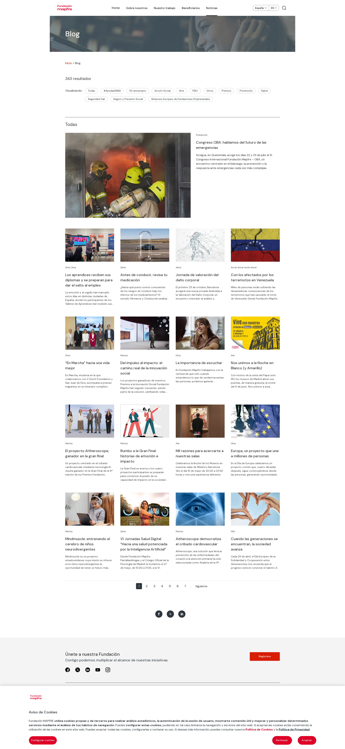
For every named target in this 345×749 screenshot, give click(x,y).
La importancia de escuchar (199, 362)
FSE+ (195, 90)
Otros (209, 90)
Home (116, 8)
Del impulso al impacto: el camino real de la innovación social (143, 368)
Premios (226, 90)
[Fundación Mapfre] (65, 8)
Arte (181, 90)
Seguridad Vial (96, 99)
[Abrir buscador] (284, 7)
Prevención (246, 90)
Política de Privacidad (294, 729)
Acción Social (163, 90)
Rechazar (282, 740)
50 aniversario (137, 90)
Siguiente (201, 586)
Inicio (68, 63)
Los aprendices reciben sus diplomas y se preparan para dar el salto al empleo (88, 280)
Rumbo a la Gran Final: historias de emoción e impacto (139, 456)
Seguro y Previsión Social (128, 99)
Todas (91, 90)
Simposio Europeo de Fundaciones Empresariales (180, 99)
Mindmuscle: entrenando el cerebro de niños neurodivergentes (87, 544)
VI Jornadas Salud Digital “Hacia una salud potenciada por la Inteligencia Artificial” (143, 544)
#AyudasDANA (112, 90)
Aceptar (307, 740)
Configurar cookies (43, 740)
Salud (264, 90)
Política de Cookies (259, 729)
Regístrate (265, 656)
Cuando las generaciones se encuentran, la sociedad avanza (254, 544)
